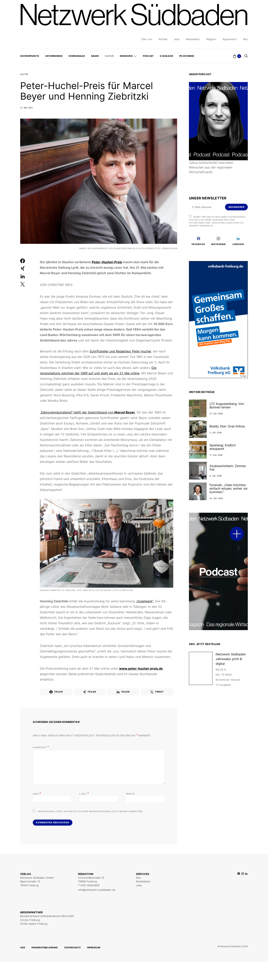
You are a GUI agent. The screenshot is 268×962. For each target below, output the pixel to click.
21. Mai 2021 (26, 107)
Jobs (177, 39)
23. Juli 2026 (216, 498)
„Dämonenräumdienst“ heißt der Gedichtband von (87, 412)
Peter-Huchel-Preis (107, 262)
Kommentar (39, 747)
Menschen (126, 56)
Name (37, 793)
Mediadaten (193, 39)
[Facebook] (238, 882)
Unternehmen (53, 56)
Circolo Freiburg (30, 919)
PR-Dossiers (186, 56)
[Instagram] (242, 882)
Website (130, 794)
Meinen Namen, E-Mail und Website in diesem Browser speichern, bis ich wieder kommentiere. (90, 811)
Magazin (211, 39)
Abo (245, 39)
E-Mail (84, 793)
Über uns (146, 39)
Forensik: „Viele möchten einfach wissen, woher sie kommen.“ (228, 488)
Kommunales (77, 56)
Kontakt (163, 39)
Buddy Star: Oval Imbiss (227, 426)
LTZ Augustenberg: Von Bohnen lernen (227, 405)
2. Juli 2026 (216, 432)
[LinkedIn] (246, 882)
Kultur (109, 56)
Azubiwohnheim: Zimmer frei (228, 467)
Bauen (95, 56)
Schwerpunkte (29, 56)
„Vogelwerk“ (144, 601)
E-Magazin (166, 56)
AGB (22, 947)
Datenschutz (72, 947)
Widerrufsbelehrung (44, 947)
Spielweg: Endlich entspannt (223, 447)
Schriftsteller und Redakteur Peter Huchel (120, 351)
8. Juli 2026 (216, 476)
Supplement (229, 39)
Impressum (93, 947)
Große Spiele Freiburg (33, 923)
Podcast (148, 56)
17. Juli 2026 (216, 455)
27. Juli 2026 (216, 413)
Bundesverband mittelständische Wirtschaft (47, 916)
